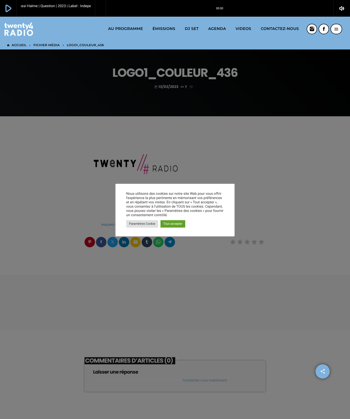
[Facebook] (324, 29)
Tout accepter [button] (172, 224)
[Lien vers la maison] (19, 29)
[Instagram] (312, 29)
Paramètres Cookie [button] (142, 224)
